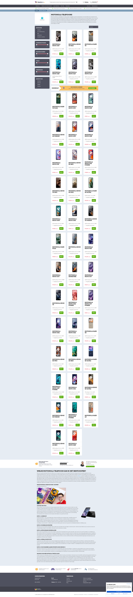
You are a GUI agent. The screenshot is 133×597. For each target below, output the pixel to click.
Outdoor (39, 86)
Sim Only (62, 5)
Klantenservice (94, 5)
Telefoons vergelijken (87, 578)
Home (37, 10)
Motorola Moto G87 (56, 73)
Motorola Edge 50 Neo (75, 163)
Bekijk (61, 53)
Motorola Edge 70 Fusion (91, 219)
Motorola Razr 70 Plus (58, 107)
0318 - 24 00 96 (58, 582)
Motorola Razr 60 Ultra (91, 191)
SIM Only (84, 581)
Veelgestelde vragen (87, 582)
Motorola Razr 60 (91, 416)
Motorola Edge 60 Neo (75, 360)
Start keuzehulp (92, 88)
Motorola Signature (73, 275)
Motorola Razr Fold (58, 247)
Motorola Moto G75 (73, 135)
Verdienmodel (69, 581)
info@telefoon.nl (54, 579)
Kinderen (39, 81)
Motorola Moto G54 (73, 388)
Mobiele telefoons (42, 10)
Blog (67, 582)
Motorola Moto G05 (56, 219)
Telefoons (37, 5)
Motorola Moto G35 (89, 107)
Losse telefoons (56, 5)
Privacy (85, 594)
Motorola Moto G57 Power (56, 388)
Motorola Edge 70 (58, 303)
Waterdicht (39, 35)
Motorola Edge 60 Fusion (58, 135)
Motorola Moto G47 (89, 73)
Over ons (88, 5)
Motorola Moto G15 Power (89, 163)
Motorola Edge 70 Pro (58, 191)
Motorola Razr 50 (91, 332)
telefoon (79, 475)
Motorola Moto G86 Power (73, 304)
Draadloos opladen (41, 36)
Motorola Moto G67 (73, 73)
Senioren (39, 82)
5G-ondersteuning (40, 31)
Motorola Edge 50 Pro (58, 360)
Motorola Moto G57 (89, 247)
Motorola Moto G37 (56, 45)
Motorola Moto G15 (73, 107)
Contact (68, 578)
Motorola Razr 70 (91, 45)
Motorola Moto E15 (56, 163)
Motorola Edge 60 (75, 247)
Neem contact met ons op (90, 466)
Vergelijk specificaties (58, 50)
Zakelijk (38, 84)
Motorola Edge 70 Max (75, 45)
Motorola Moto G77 (56, 275)
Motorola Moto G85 (73, 444)
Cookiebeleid (90, 594)
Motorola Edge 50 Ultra (91, 388)
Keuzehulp (68, 5)
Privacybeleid (129, 583)
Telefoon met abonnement (47, 5)
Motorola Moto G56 (73, 219)
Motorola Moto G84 (56, 332)
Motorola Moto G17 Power (89, 304)
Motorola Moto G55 (89, 135)
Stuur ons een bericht (86, 2)
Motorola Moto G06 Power (73, 416)
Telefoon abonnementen (88, 579)
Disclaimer (96, 594)
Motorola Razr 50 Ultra (91, 360)
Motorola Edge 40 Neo (58, 444)
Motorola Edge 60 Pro (75, 191)
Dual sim (39, 29)
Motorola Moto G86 (73, 332)
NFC (38, 33)
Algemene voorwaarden (78, 594)
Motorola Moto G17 (89, 275)
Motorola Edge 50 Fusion (58, 416)
